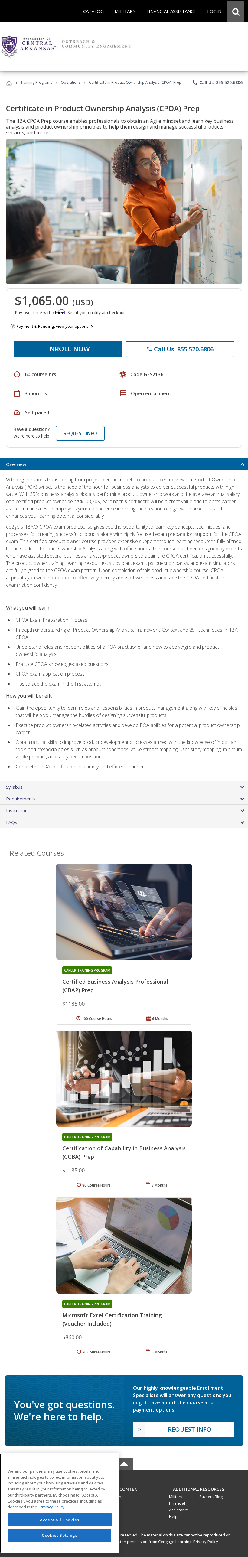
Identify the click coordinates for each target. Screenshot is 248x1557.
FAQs (11, 822)
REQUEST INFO (80, 433)
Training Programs (36, 82)
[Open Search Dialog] (235, 11)
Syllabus (14, 787)
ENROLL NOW (68, 348)
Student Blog (211, 1496)
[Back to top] (124, 1487)
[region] (59, 1503)
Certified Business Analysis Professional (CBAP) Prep (115, 986)
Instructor (16, 810)
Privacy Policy (205, 1541)
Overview (16, 464)
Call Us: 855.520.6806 (217, 83)
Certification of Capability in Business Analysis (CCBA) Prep (124, 1152)
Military (175, 1496)
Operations (70, 82)
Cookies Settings (59, 1535)
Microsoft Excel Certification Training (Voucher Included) (112, 1319)
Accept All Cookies (59, 1520)
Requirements (21, 799)
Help (173, 1516)
